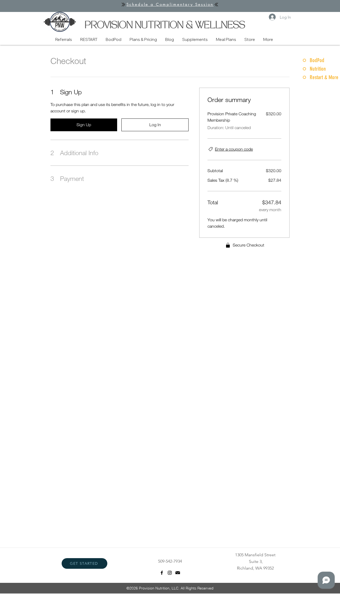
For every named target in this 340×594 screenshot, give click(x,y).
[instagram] (169, 572)
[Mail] (177, 572)
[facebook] (161, 572)
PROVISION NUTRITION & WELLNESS (165, 26)
